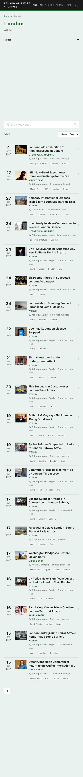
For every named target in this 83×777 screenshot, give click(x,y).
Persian (60, 5)
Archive (8, 16)
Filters (41, 39)
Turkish (49, 5)
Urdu (70, 5)
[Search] (76, 5)
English (38, 5)
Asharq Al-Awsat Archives (17, 5)
